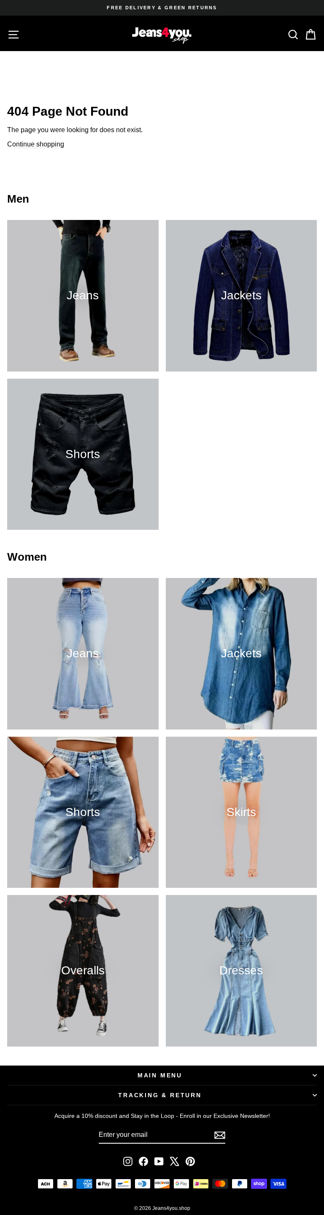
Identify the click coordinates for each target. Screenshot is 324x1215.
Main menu (160, 1075)
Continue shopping (35, 144)
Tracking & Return (160, 1095)
